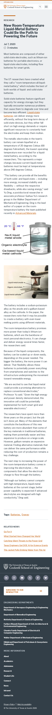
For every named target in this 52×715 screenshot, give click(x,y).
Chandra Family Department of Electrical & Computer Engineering (22, 632)
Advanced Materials (25, 213)
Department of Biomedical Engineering (20, 615)
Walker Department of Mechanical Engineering (23, 638)
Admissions (8, 666)
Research (9, 20)
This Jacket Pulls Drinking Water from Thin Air (25, 550)
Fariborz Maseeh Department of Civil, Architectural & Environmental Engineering (26, 625)
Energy (25, 514)
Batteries (16, 514)
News (6, 686)
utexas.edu (8, 2)
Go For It (8, 531)
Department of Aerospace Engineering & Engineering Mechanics (26, 609)
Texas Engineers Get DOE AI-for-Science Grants (26, 545)
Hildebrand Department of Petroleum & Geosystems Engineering (25, 643)
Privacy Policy (9, 704)
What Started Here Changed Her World (22, 536)
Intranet (7, 691)
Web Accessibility (24, 704)
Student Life (9, 676)
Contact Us (8, 696)
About (6, 656)
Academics (8, 661)
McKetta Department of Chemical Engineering (23, 620)
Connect (7, 681)
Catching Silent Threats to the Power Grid (23, 541)
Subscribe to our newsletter (14, 591)
